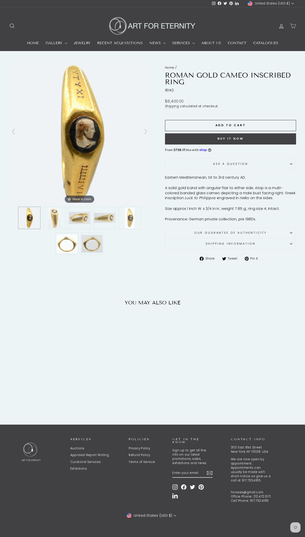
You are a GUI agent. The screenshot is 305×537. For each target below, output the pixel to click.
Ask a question (230, 164)
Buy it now (230, 138)
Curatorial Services (85, 462)
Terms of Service (142, 462)
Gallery (55, 43)
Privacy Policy (139, 448)
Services (181, 43)
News (155, 43)
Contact (237, 43)
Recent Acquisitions (120, 43)
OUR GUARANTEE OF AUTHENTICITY (230, 233)
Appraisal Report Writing (89, 455)
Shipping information (231, 244)
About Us (211, 43)
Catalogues (265, 43)
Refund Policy (139, 455)
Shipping (172, 106)
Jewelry (82, 43)
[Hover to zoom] (79, 133)
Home (33, 43)
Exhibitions (78, 469)
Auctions (77, 448)
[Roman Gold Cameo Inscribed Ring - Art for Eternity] (29, 218)
